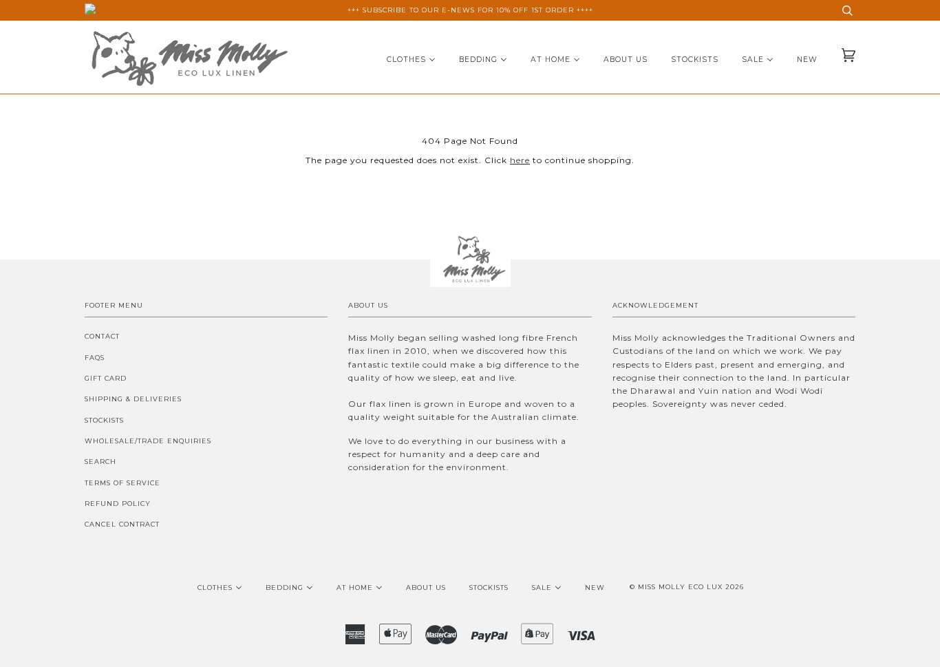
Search (100, 461)
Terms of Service (122, 483)
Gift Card (106, 378)
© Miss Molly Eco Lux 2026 (687, 587)
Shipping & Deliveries (133, 399)
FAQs (95, 357)
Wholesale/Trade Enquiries (148, 441)
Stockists (104, 420)
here (520, 160)
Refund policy (118, 503)
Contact (102, 336)
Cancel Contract (122, 524)
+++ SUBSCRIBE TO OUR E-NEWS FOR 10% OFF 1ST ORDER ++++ (470, 10)
